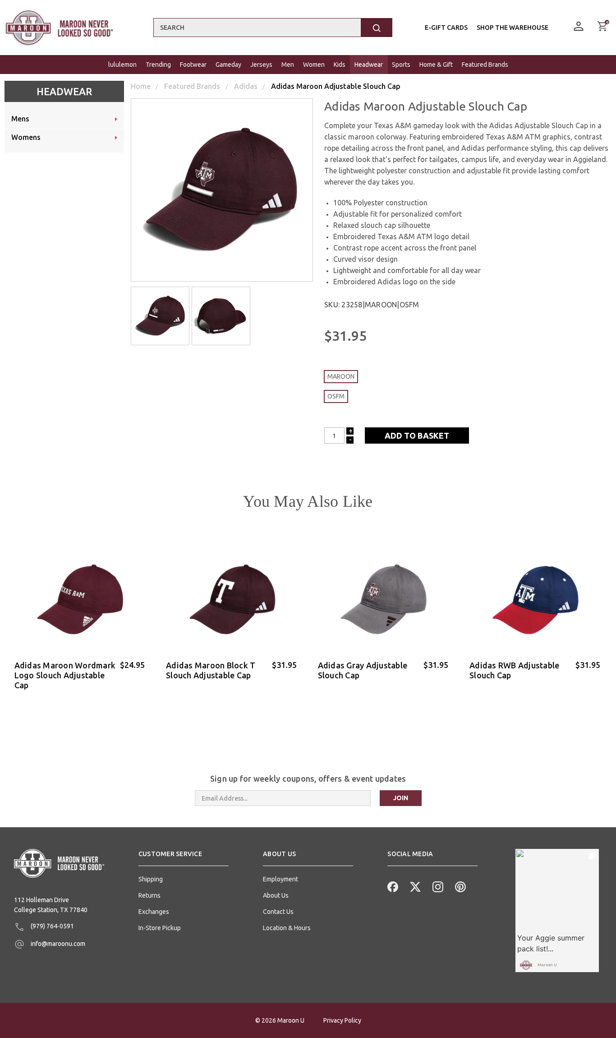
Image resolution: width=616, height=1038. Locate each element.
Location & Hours (287, 927)
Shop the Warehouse (512, 27)
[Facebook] (391, 885)
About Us (276, 895)
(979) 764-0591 (51, 926)
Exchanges (153, 911)
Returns (149, 895)
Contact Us (278, 911)
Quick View (80, 699)
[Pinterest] (459, 885)
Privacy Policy (342, 1020)
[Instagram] (436, 885)
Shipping (150, 879)
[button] (183, 857)
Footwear (193, 64)
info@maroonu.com (57, 943)
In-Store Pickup (159, 927)
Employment (280, 879)
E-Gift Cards (446, 27)
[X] (414, 885)
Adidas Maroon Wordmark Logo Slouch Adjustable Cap (65, 675)
